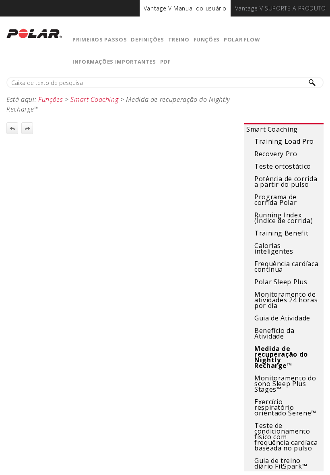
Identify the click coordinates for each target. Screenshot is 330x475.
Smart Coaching (272, 129)
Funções (207, 39)
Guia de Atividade (282, 318)
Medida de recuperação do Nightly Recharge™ (281, 357)
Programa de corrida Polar (275, 199)
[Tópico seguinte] (27, 128)
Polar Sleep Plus (280, 281)
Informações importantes (114, 61)
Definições (147, 39)
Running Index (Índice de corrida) (283, 218)
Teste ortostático (282, 166)
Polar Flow (242, 39)
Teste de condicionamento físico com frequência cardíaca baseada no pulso (286, 436)
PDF (165, 61)
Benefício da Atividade (274, 333)
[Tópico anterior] (12, 128)
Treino (179, 39)
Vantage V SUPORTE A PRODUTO (280, 8)
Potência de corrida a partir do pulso (285, 181)
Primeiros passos (99, 39)
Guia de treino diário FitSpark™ (280, 463)
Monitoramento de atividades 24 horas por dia (286, 300)
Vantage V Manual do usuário (185, 8)
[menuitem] (185, 8)
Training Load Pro (284, 141)
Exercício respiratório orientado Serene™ (285, 407)
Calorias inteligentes (273, 248)
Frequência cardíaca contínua (286, 266)
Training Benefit (281, 233)
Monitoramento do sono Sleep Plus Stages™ (285, 384)
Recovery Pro (275, 153)
